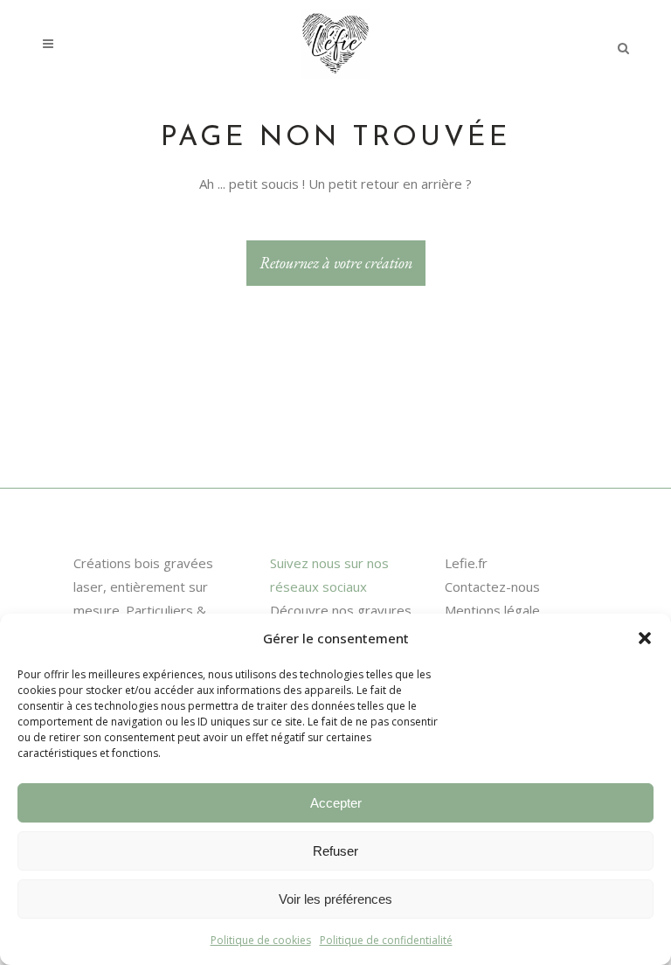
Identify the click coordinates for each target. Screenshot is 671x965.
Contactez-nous (492, 586)
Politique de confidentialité (386, 940)
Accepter (336, 802)
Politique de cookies (261, 940)
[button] (645, 638)
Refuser (335, 851)
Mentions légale (492, 610)
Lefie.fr (466, 563)
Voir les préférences (335, 899)
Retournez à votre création (335, 263)
